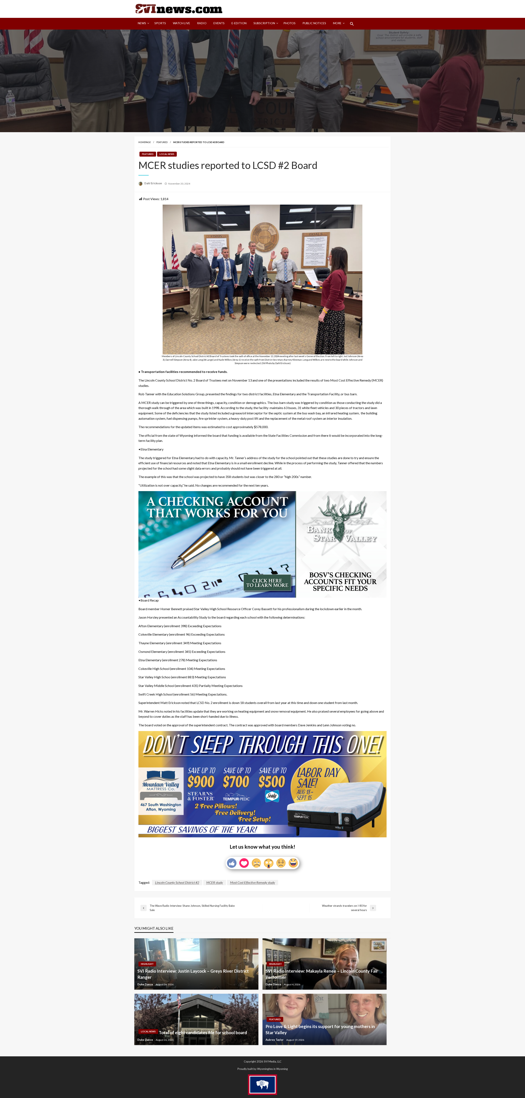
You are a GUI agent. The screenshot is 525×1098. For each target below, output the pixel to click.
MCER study (214, 882)
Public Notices (314, 23)
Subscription (264, 23)
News (142, 23)
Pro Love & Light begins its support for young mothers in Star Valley (320, 1029)
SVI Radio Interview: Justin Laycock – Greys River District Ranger (193, 973)
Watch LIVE (181, 23)
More (337, 23)
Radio (202, 23)
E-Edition (239, 23)
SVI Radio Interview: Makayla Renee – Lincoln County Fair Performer (322, 973)
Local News (167, 154)
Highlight (147, 964)
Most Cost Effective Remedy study (252, 882)
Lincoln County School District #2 (177, 882)
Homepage (144, 142)
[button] (351, 24)
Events (219, 23)
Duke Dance (145, 984)
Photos (289, 23)
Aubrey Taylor (275, 1039)
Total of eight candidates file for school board (203, 1032)
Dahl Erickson (153, 183)
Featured (162, 142)
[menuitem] (142, 24)
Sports (160, 23)
